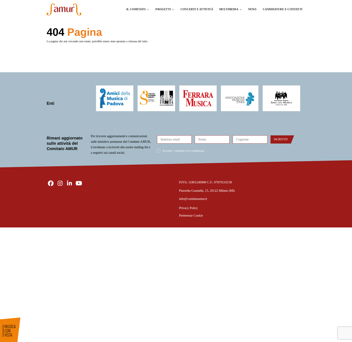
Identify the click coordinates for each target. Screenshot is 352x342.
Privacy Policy (188, 208)
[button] (93, 98)
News (252, 9)
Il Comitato (136, 9)
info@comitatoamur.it (193, 199)
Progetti (163, 9)
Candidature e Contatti (282, 9)
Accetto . (183, 150)
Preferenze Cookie (191, 215)
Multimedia (228, 9)
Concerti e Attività (196, 9)
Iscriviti (281, 139)
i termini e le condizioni (189, 150)
